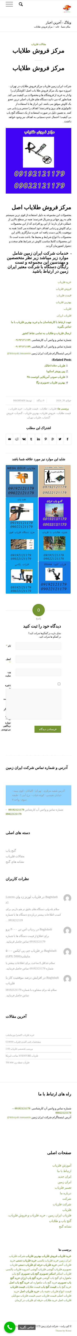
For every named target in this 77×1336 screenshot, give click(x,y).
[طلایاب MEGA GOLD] (22, 481)
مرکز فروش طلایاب (38, 50)
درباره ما (65, 1193)
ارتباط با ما (64, 1171)
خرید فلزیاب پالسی (48, 1260)
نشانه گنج (65, 1226)
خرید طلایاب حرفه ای (45, 1300)
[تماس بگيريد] (9, 1327)
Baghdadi (19, 400)
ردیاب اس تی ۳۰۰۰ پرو (20, 929)
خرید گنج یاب (64, 1286)
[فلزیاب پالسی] (22, 577)
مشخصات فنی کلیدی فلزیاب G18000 (23, 1041)
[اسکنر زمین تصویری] (55, 481)
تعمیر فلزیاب (63, 1187)
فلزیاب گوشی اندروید (34, 1269)
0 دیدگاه (40, 400)
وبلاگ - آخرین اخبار (58, 22)
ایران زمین (64, 1182)
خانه (57, 26)
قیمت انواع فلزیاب (61, 1291)
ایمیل (8, 661)
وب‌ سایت (8, 674)
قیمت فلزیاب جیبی (46, 1295)
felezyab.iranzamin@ (19, 353)
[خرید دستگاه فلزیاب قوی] (22, 545)
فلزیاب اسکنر (63, 1273)
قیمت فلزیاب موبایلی (23, 1295)
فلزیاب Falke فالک (54, 365)
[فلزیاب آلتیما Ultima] (55, 577)
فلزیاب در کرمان (24, 1300)
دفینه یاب (45, 1291)
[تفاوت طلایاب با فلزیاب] (55, 545)
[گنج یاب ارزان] (55, 513)
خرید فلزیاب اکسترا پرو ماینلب (20, 1034)
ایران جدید (64, 1176)
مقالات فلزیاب (38, 44)
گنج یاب (11, 850)
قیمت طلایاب (32, 1286)
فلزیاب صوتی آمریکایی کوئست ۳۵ (46, 376)
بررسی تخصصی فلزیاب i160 (19, 1048)
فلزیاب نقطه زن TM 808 (17, 1062)
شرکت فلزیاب (62, 1204)
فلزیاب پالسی (13, 1269)
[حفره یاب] (22, 513)
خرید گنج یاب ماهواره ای (43, 1282)
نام (8, 645)
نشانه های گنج (15, 861)
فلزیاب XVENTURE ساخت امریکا (22, 1055)
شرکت (66, 1198)
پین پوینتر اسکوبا (55, 371)
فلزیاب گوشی (54, 1269)
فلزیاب (66, 1209)
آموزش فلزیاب (61, 1165)
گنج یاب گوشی (50, 1277)
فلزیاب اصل (64, 1300)
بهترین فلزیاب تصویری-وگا (50, 382)
